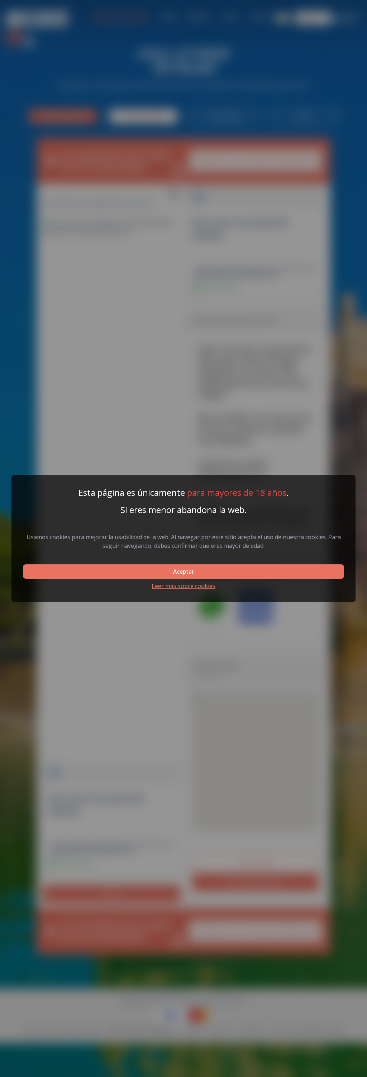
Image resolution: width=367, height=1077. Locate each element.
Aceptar (183, 571)
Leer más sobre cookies (183, 586)
